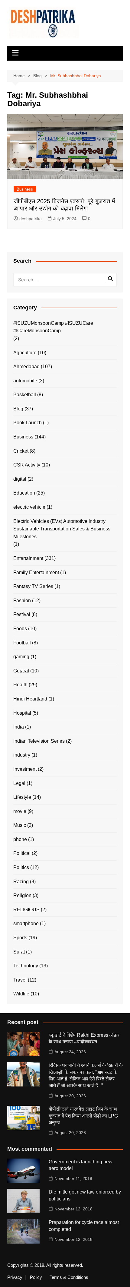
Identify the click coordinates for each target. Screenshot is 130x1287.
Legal (19, 783)
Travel (20, 979)
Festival (21, 614)
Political (22, 853)
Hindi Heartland (30, 698)
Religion (22, 895)
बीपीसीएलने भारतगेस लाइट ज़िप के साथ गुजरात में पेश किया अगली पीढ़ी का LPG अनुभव (83, 1115)
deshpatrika (30, 218)
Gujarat (21, 670)
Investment (25, 769)
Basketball (24, 394)
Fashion (22, 600)
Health (20, 684)
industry (21, 754)
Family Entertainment (36, 572)
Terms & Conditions (69, 1277)
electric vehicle (29, 507)
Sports (20, 937)
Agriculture (25, 352)
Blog (18, 408)
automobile (25, 380)
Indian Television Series (39, 741)
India (18, 726)
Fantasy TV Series (33, 586)
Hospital (22, 713)
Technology (25, 965)
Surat (19, 951)
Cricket (20, 451)
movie (19, 811)
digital (19, 479)
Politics (21, 867)
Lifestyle (22, 797)
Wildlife (21, 993)
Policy (36, 1277)
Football (22, 642)
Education (24, 492)
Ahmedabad (26, 366)
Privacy (14, 1277)
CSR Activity (26, 464)
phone (20, 839)
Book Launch (27, 422)
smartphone (26, 923)
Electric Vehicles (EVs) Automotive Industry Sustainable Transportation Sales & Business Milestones (61, 529)
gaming (21, 656)
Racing (21, 881)
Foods (20, 628)
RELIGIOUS (26, 909)
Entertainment (28, 558)
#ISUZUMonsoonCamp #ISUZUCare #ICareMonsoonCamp (53, 327)
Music (19, 825)
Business (25, 189)
